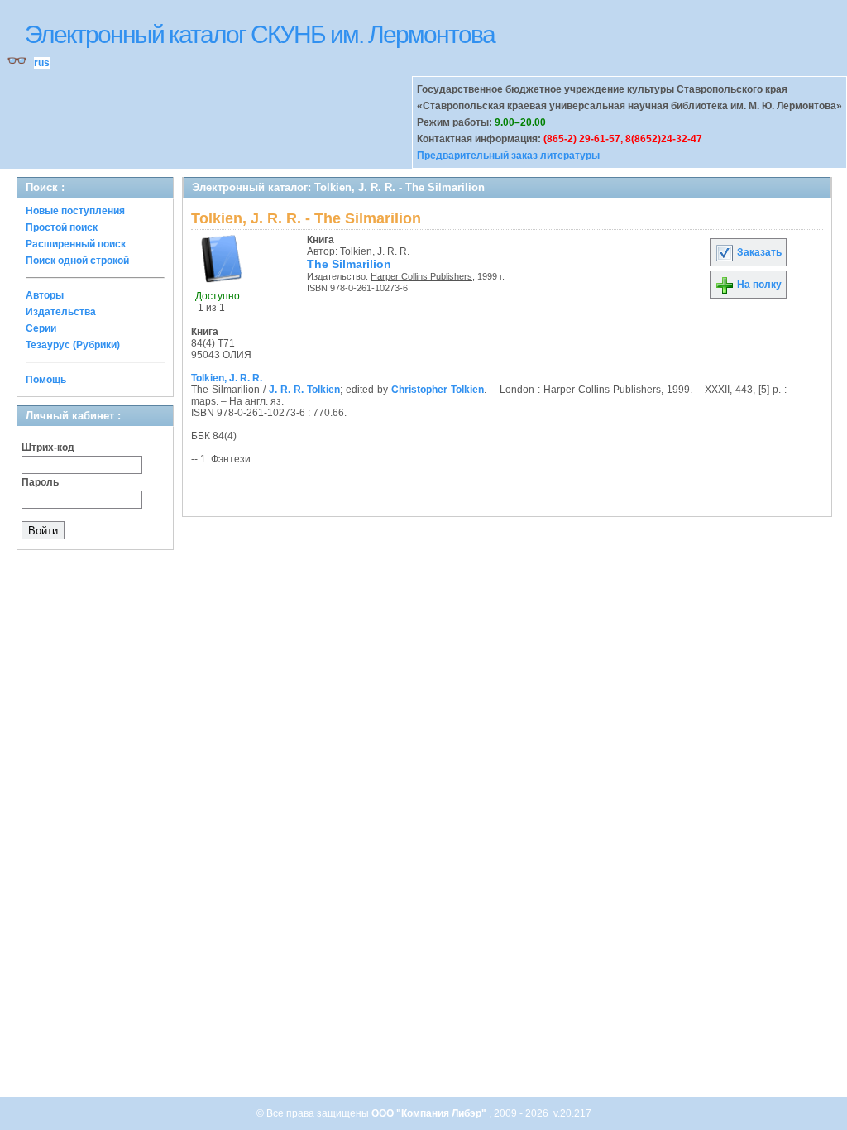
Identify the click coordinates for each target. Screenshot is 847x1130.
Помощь (46, 379)
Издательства (61, 312)
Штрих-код (48, 447)
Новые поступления (75, 211)
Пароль (40, 482)
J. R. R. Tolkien (304, 389)
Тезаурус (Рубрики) (73, 345)
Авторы (45, 295)
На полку (758, 284)
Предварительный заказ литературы (508, 155)
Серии (41, 328)
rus (42, 63)
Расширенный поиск (76, 244)
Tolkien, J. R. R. (374, 251)
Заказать (758, 252)
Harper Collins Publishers (421, 276)
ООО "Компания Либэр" (430, 1113)
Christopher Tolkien (437, 389)
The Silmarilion (349, 264)
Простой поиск (62, 227)
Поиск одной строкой (77, 260)
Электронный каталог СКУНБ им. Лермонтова (260, 34)
